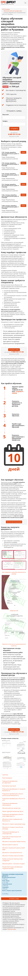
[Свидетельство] (14, 592)
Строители (5, 775)
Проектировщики (7, 778)
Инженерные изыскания (9, 786)
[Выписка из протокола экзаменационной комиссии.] (14, 627)
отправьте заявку (17, 392)
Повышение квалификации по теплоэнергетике (10, 832)
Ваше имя (6, 114)
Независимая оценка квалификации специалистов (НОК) (12, 867)
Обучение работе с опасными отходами (13, 863)
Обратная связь (11, 929)
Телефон (5, 121)
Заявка (23, 152)
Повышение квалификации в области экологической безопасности (12, 794)
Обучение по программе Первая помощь (14, 841)
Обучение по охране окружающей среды (13, 824)
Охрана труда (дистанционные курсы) (12, 811)
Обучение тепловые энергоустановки (12, 856)
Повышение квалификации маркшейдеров (9, 804)
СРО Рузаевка (6, 9)
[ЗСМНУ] (7, 763)
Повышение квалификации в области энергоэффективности (12, 815)
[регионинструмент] (7, 746)
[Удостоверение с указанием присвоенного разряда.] (14, 560)
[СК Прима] (21, 763)
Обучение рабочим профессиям (13, 11)
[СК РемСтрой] (21, 747)
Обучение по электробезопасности (12, 852)
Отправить (14, 129)
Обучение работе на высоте (10, 844)
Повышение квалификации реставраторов (9, 782)
